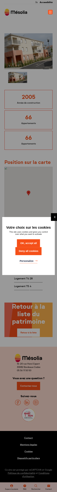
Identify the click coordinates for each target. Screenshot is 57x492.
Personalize (27, 260)
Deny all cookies (28, 251)
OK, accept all (28, 243)
